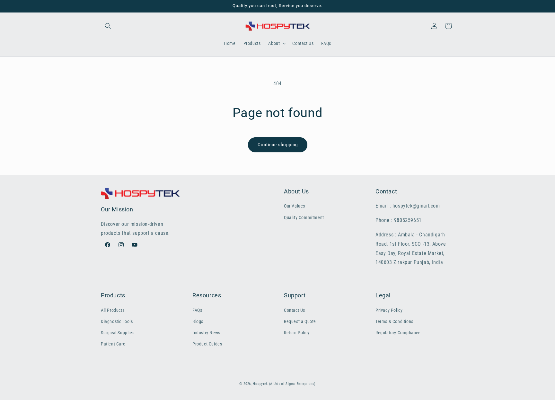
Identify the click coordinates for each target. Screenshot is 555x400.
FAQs (197, 310)
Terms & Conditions (394, 321)
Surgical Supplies (117, 332)
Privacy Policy (388, 310)
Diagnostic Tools (117, 321)
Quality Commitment (304, 217)
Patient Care (113, 343)
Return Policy (297, 332)
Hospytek (260, 384)
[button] (108, 26)
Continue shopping (278, 145)
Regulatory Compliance (398, 332)
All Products (112, 310)
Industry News (206, 332)
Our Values (294, 206)
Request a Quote (300, 321)
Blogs (197, 321)
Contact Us (294, 310)
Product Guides (207, 343)
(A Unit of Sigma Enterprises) (292, 384)
